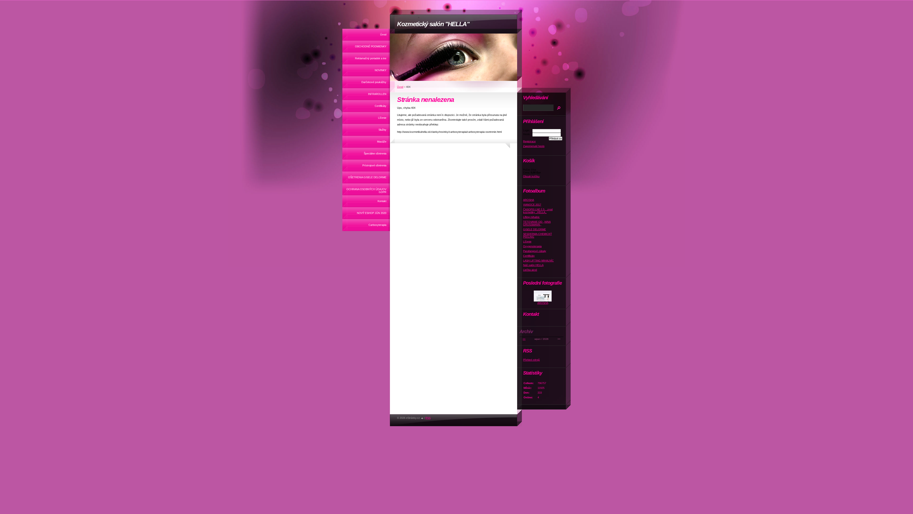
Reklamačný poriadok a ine (370, 58)
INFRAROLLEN (377, 94)
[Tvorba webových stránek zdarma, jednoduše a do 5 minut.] (422, 418)
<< (524, 339)
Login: (526, 130)
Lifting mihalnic (531, 217)
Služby (382, 129)
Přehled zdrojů (531, 359)
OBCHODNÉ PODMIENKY (370, 46)
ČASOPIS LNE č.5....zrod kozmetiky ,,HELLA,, (538, 211)
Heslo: (526, 134)
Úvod (383, 34)
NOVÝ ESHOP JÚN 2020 (371, 213)
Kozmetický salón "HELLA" (433, 24)
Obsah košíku (531, 176)
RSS (428, 417)
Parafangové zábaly (534, 251)
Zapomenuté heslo (533, 146)
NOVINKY (380, 70)
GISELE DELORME (534, 229)
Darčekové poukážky (373, 82)
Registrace (529, 141)
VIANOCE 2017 (532, 204)
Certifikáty (380, 105)
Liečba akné (530, 269)
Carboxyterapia (377, 224)
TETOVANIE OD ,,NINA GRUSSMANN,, (537, 223)
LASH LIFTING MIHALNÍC (538, 260)
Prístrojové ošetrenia (374, 165)
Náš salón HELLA (533, 265)
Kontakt (382, 201)
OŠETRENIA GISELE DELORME (367, 177)
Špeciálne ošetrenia (375, 153)
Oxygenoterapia (532, 246)
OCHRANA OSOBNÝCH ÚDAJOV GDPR (366, 190)
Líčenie (382, 117)
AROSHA (528, 199)
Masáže (381, 141)
